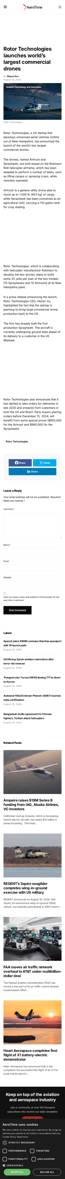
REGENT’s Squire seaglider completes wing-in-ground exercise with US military (25, 888)
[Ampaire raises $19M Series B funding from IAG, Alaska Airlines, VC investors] (32, 772)
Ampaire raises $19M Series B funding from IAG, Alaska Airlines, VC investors (31, 804)
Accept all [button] (17, 1172)
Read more (22, 1136)
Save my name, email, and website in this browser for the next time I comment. (31, 598)
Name (7, 545)
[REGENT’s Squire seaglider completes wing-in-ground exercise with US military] (32, 855)
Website (7, 577)
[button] (5, 7)
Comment (9, 509)
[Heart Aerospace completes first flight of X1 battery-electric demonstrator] (32, 1022)
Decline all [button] (47, 1172)
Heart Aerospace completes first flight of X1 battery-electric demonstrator (30, 1055)
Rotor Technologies (17, 441)
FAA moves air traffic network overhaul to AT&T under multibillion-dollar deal (32, 971)
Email (6, 561)
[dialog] (32, 1149)
